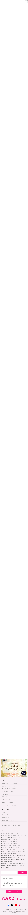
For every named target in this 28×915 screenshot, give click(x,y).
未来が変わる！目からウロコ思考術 (9, 786)
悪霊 (18, 859)
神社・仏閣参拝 (5, 794)
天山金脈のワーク (6, 859)
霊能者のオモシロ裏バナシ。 (8, 797)
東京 (10, 861)
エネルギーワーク (16, 837)
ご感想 (14, 835)
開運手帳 (15, 865)
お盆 (8, 833)
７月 (3, 867)
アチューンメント (22, 835)
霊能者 (22, 865)
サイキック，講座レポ (16, 845)
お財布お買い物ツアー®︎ (17, 833)
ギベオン (16, 841)
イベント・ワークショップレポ (8, 823)
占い (17, 857)
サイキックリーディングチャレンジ (9, 843)
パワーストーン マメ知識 (7, 791)
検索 (22, 872)
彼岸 (13, 859)
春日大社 (4, 861)
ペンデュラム (14, 851)
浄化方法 (22, 863)
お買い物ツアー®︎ (6, 835)
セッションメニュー (6, 814)
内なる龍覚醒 (21, 855)
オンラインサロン (13, 839)
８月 (8, 867)
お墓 (3, 833)
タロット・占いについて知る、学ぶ (9, 805)
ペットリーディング (20, 849)
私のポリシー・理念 (6, 799)
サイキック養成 (6, 845)
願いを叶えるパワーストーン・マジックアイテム (12, 825)
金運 (9, 865)
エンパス (4, 839)
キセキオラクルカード (7, 841)
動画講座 (4, 857)
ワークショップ (12, 855)
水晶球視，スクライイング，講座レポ (10, 863)
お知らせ (4, 812)
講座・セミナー (5, 817)
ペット (12, 849)
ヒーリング (5, 849)
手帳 (23, 859)
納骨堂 (4, 865)
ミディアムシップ (16, 853)
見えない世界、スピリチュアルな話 (9, 783)
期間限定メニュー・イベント (8, 820)
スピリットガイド (6, 847)
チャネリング (15, 847)
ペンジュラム (5, 851)
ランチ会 (4, 855)
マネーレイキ (22, 851)
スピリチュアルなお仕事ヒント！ (9, 788)
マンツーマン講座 (6, 853)
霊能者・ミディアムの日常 (7, 802)
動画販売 (11, 857)
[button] (14, 891)
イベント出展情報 (6, 837)
